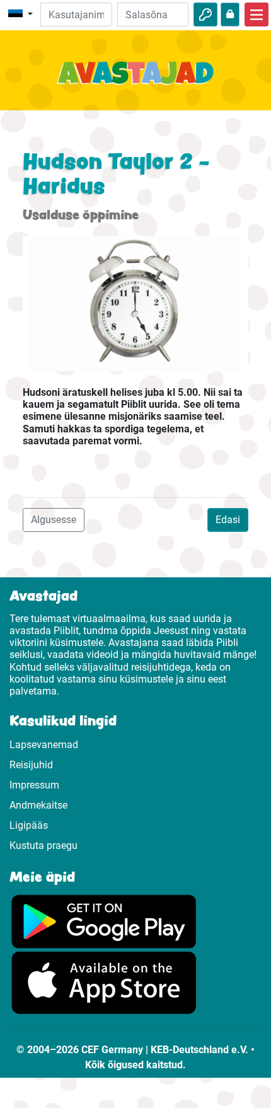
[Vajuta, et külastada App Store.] (104, 982)
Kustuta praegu (43, 845)
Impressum (34, 785)
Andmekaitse (38, 805)
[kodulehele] (135, 80)
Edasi (228, 520)
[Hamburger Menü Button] (256, 14)
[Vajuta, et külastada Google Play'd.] (104, 920)
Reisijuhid (31, 765)
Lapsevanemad (43, 745)
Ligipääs (28, 825)
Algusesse (53, 520)
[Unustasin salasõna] (230, 14)
